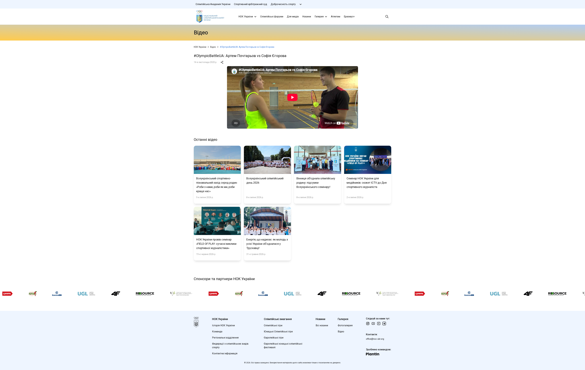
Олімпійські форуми (271, 16)
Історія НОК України (223, 325)
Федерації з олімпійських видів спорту (230, 345)
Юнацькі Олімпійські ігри (278, 331)
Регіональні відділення (225, 337)
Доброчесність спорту (283, 4)
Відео (213, 47)
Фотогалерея (345, 325)
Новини (306, 16)
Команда (217, 331)
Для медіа (293, 16)
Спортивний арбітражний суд (250, 4)
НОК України (245, 16)
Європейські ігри (273, 337)
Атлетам (335, 16)
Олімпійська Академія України (213, 4)
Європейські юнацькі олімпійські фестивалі (283, 345)
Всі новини (322, 325)
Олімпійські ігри (273, 325)
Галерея (319, 16)
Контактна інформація (224, 353)
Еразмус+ (349, 16)
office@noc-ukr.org (375, 339)
